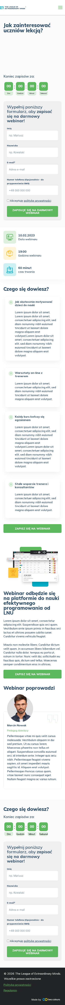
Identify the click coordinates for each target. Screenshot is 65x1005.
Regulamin (10, 990)
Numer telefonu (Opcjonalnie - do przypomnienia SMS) (25, 181)
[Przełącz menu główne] (60, 7)
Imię (9, 128)
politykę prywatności (37, 200)
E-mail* (11, 162)
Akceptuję (30, 200)
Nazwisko (12, 145)
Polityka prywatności (17, 984)
